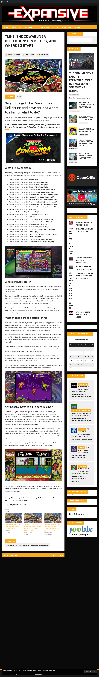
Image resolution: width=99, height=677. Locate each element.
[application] (82, 197)
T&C (57, 27)
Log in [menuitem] (6, 1)
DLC (20, 27)
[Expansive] (49, 14)
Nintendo (28, 27)
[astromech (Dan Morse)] (74, 408)
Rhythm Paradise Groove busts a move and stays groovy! (86, 130)
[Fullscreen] (94, 204)
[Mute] (91, 204)
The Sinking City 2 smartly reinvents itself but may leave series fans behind (81, 82)
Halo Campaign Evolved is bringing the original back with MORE (86, 156)
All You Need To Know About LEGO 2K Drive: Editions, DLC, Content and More (81, 453)
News (6, 27)
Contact (78, 27)
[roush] (74, 432)
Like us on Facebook (76, 500)
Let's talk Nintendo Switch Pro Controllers (84, 260)
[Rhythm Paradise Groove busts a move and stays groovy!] (73, 134)
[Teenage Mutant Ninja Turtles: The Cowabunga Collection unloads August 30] (13, 518)
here (7, 129)
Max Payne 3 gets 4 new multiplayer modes (83, 314)
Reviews (14, 27)
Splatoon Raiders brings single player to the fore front (86, 118)
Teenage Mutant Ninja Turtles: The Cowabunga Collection (27, 545)
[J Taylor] (74, 469)
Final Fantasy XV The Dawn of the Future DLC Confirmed (84, 275)
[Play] (69, 204)
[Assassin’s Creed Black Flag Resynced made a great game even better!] (73, 146)
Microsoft (45, 27)
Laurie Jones (29, 55)
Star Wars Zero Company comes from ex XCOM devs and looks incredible (86, 105)
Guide (19, 97)
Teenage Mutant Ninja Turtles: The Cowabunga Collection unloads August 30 (13, 526)
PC (52, 27)
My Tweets (70, 495)
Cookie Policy (38, 674)
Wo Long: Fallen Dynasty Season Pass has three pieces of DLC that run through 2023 (81, 434)
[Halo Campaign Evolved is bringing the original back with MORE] (73, 159)
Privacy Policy (67, 27)
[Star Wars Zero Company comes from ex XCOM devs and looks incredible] (73, 108)
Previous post (12, 555)
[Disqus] (33, 586)
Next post (57, 555)
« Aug (71, 368)
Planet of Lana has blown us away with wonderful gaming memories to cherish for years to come (81, 392)
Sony (36, 27)
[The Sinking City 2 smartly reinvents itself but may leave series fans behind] (81, 68)
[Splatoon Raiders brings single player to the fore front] (73, 122)
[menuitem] (1, 1)
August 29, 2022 (14, 55)
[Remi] (74, 450)
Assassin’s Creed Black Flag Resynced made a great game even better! (86, 142)
